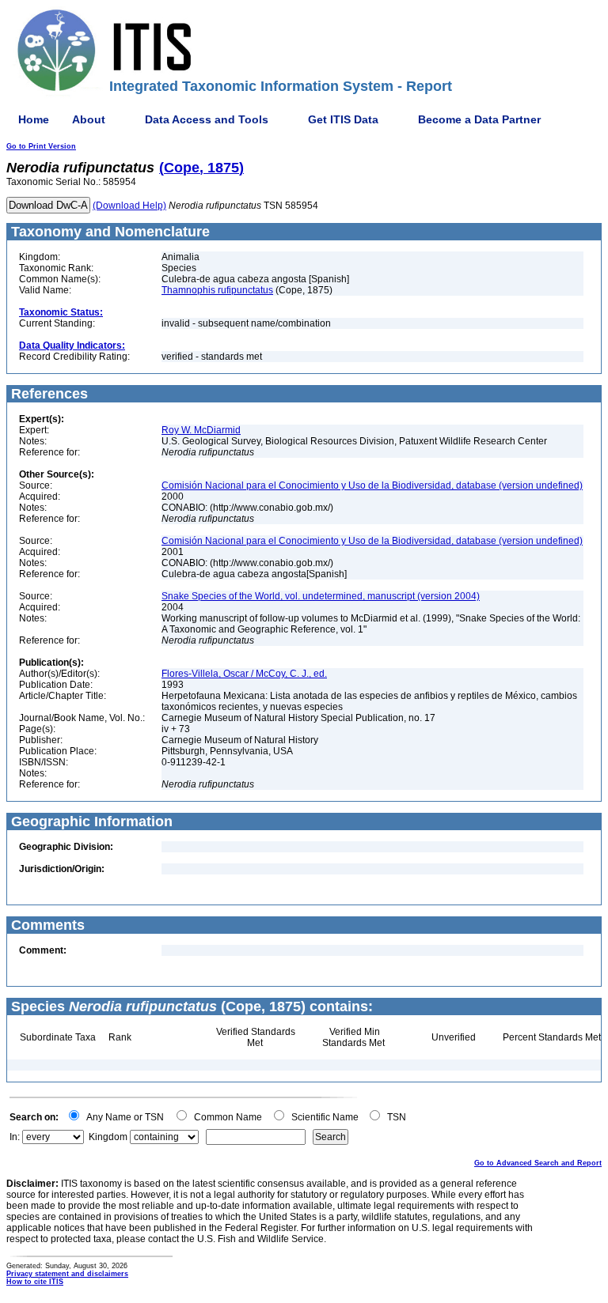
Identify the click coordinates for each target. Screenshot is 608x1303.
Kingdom (108, 1136)
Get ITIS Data (343, 119)
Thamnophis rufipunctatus (217, 290)
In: (15, 1136)
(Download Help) (129, 205)
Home (33, 119)
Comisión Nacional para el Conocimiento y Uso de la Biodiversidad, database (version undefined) (372, 485)
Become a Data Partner (479, 119)
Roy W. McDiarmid (201, 430)
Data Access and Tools (206, 119)
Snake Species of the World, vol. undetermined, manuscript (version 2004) (321, 596)
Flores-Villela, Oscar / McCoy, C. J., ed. (244, 673)
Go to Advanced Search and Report (538, 1163)
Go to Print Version (41, 146)
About (88, 119)
